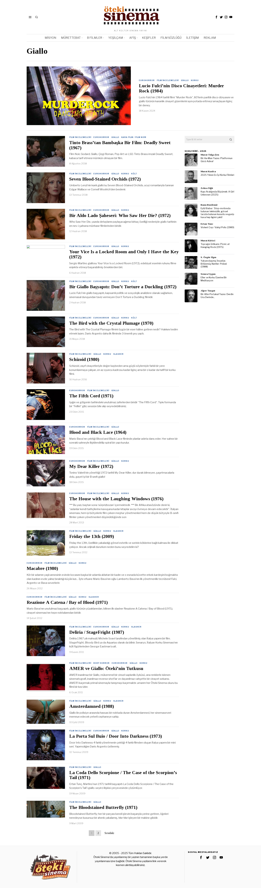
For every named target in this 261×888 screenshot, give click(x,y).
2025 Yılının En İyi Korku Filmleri (217, 175)
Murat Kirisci (208, 240)
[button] (230, 139)
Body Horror (101, 663)
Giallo (185, 80)
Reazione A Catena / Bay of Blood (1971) (67, 602)
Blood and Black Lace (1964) (97, 432)
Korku (195, 80)
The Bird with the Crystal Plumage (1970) (111, 323)
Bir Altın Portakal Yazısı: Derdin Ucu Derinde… (217, 296)
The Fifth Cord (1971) (91, 395)
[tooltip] (216, 17)
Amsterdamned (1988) (91, 706)
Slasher (118, 354)
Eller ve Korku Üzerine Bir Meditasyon (214, 279)
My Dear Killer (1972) (91, 466)
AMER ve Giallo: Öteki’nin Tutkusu (106, 668)
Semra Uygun (208, 274)
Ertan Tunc (207, 223)
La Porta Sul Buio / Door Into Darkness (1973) (115, 736)
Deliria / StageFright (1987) (96, 632)
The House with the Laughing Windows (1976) (116, 498)
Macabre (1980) (42, 568)
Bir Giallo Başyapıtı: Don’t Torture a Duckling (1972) (122, 286)
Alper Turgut (208, 290)
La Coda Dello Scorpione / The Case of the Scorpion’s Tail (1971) (123, 775)
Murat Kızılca (208, 171)
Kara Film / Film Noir (133, 137)
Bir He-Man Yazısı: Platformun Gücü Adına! (216, 160)
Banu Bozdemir (209, 204)
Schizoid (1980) (84, 359)
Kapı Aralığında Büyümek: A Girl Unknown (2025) (217, 193)
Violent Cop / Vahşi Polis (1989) (217, 227)
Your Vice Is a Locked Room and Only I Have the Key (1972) (124, 254)
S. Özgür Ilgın (208, 257)
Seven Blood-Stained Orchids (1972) (105, 179)
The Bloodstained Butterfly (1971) (103, 807)
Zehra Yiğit (207, 188)
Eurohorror (147, 80)
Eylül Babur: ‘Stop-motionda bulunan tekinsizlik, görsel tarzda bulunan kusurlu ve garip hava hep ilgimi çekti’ (217, 213)
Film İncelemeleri (168, 80)
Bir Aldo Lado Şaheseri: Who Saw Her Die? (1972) (120, 215)
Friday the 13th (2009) (91, 536)
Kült (134, 174)
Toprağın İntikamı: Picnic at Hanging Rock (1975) (215, 245)
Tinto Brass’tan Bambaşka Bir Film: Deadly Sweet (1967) (120, 145)
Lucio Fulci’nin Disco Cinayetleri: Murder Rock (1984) (181, 88)
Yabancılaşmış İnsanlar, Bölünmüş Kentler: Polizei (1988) (214, 263)
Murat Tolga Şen (210, 154)
